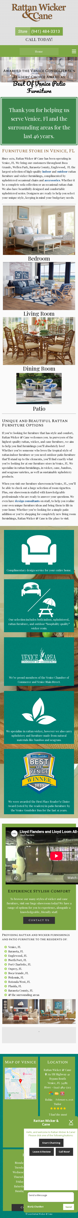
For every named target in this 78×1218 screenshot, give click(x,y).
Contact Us (39, 920)
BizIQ (31, 1206)
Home (39, 51)
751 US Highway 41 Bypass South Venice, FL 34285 (58, 1078)
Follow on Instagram (41, 1038)
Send (68, 1207)
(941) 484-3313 (39, 31)
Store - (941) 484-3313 (57, 1087)
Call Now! (64, 1151)
